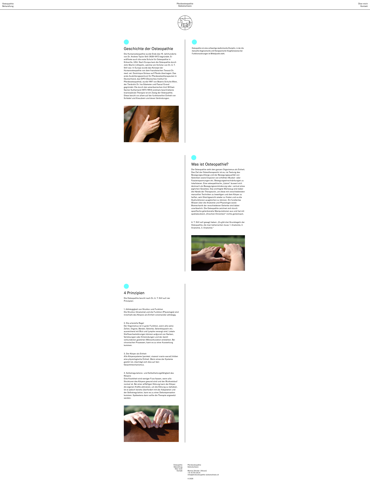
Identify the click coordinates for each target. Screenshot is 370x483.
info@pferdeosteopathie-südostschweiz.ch (203, 475)
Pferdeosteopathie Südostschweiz (185, 4)
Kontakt (364, 6)
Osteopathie (8, 3)
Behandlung (8, 6)
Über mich (363, 3)
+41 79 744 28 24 (194, 473)
